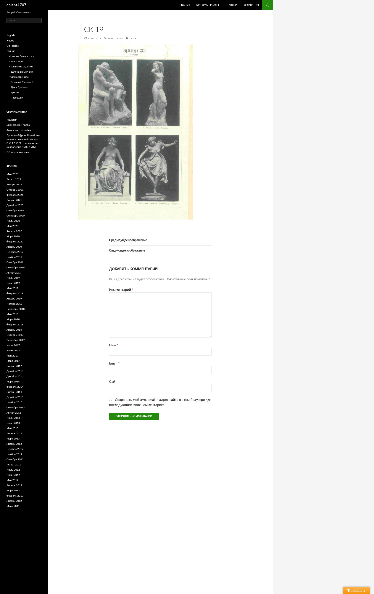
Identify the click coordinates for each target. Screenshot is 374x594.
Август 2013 (13, 412)
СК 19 (132, 38)
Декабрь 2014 (14, 376)
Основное (12, 46)
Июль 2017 (13, 345)
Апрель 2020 (14, 231)
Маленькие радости (21, 66)
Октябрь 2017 (15, 335)
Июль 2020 (13, 221)
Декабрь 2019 (14, 252)
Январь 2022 (14, 184)
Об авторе (231, 5)
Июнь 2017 (13, 350)
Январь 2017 (14, 366)
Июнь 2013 (13, 423)
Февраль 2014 (14, 386)
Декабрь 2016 (14, 371)
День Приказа (19, 87)
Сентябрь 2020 (15, 215)
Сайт (113, 381)
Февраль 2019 (14, 293)
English (10, 35)
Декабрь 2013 (14, 397)
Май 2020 (12, 226)
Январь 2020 (14, 246)
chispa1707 (16, 5)
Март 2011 (13, 506)
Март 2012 (13, 490)
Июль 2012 (13, 469)
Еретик (15, 92)
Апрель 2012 (14, 485)
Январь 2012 (14, 501)
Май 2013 (12, 428)
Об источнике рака (17, 152)
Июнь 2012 (13, 475)
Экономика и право (18, 125)
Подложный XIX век (21, 71)
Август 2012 (13, 464)
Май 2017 (12, 355)
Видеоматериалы (207, 5)
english (185, 5)
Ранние (10, 51)
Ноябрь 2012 (14, 454)
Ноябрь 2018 (14, 304)
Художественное (19, 77)
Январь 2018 (14, 329)
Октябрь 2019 (15, 262)
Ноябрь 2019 (14, 257)
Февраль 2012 (14, 495)
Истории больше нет (21, 56)
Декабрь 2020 (14, 205)
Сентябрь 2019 (15, 267)
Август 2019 (13, 272)
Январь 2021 (14, 200)
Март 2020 (13, 236)
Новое (10, 40)
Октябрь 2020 (15, 210)
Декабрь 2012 (14, 449)
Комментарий (121, 289)
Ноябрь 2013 (14, 402)
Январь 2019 (14, 298)
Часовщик (17, 97)
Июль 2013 (13, 418)
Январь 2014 (14, 392)
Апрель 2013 (14, 433)
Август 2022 (13, 179)
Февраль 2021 (14, 195)
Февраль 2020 (14, 241)
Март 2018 (13, 319)
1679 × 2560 (115, 38)
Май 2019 (12, 288)
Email (114, 363)
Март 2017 (13, 361)
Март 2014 (13, 381)
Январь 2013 (14, 444)
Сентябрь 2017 (15, 340)
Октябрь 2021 (15, 189)
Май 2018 (12, 314)
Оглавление (252, 5)
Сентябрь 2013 (15, 407)
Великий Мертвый (22, 82)
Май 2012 (12, 480)
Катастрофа (16, 61)
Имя (113, 345)
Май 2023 (12, 174)
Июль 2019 (13, 278)
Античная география (18, 130)
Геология (11, 119)
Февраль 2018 (14, 324)
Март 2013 (13, 438)
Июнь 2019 (13, 283)
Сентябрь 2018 (15, 309)
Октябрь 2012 (15, 459)
